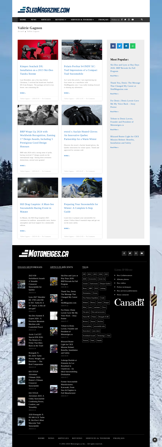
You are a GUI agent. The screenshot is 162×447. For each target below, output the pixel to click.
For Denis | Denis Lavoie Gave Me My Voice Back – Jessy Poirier (124, 103)
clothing (102, 288)
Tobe (108, 336)
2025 (106, 274)
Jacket (100, 302)
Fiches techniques (124, 287)
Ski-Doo (100, 321)
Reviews (59, 20)
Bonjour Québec (105, 284)
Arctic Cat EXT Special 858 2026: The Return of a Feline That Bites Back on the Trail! (36, 340)
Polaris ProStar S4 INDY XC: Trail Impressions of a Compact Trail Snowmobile (80, 70)
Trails (92, 340)
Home (23, 20)
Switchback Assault (89, 336)
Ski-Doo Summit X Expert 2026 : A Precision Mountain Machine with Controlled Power (36, 321)
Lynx (90, 307)
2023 (95, 274)
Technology (101, 336)
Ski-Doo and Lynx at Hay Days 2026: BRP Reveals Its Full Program (124, 68)
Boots (85, 288)
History (93, 302)
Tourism (85, 340)
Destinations (87, 293)
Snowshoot (86, 331)
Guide (102, 298)
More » (23, 93)
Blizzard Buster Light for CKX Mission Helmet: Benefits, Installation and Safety (124, 139)
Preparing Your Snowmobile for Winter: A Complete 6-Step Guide (81, 208)
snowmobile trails (99, 326)
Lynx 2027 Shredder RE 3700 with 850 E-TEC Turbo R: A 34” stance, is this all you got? (37, 302)
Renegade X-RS (104, 317)
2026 (84, 279)
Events (95, 293)
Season (93, 321)
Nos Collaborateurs (124, 275)
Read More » (114, 76)
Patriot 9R (86, 317)
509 (84, 274)
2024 (100, 274)
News (33, 20)
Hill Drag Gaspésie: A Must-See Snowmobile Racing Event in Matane (37, 208)
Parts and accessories (98, 312)
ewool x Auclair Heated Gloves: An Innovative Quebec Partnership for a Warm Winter (81, 135)
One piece (86, 312)
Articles (46, 20)
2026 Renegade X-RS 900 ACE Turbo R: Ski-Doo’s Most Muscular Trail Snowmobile (37, 420)
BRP (90, 288)
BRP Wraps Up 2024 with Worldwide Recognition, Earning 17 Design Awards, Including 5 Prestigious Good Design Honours (37, 139)
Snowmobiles (87, 326)
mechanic (97, 307)
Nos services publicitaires (127, 291)
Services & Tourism (81, 20)
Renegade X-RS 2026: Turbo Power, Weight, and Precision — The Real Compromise (36, 358)
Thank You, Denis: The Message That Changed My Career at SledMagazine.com (125, 86)
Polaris (94, 317)
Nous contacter (123, 295)
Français (103, 20)
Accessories (92, 279)
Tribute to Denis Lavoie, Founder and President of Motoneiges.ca (122, 121)
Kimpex (106, 302)
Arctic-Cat (102, 279)
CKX (96, 288)
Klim (84, 307)
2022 (89, 274)
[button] (113, 46)
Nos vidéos (121, 283)
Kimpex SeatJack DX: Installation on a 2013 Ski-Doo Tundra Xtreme (36, 70)
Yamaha (99, 340)
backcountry (94, 284)
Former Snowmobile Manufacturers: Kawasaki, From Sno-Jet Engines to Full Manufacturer (69, 387)
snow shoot (96, 331)
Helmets (85, 302)
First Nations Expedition (90, 298)
